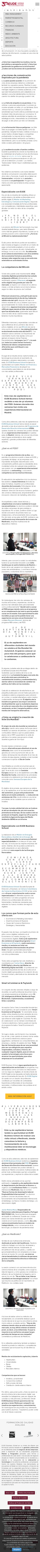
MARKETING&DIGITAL (14, 18)
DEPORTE (9, 42)
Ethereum (21, 280)
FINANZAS (9, 30)
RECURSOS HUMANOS (14, 26)
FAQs (27, 1508)
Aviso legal (10, 1493)
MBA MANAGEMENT (13, 14)
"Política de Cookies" (27, 1547)
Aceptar (17, 1549)
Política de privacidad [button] (26, 1493)
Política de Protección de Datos (20, 1503)
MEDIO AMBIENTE (12, 34)
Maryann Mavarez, (15, 620)
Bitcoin (16, 227)
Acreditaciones (16, 1508)
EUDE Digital (32, 1076)
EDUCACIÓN (10, 46)
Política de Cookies (20, 1498)
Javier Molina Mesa (9, 1210)
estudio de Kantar (15, 156)
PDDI (27, 1163)
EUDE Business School (17, 362)
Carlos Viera (19, 963)
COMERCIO (10, 22)
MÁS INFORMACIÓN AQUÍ (20, 1096)
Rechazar (26, 1549)
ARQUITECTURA (12, 38)
